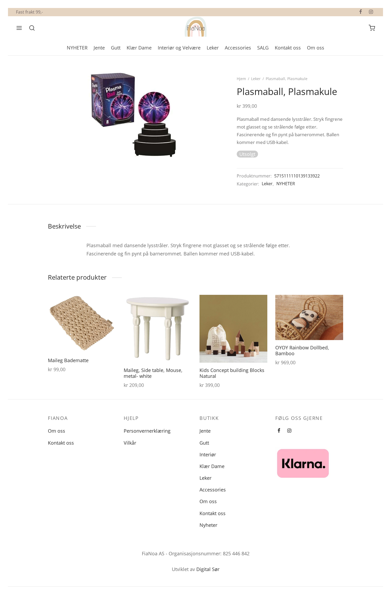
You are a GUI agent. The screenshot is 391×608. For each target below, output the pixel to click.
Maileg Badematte (68, 360)
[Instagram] (371, 12)
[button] (107, 302)
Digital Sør (207, 569)
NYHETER (77, 47)
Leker (213, 47)
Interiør (207, 454)
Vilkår (130, 443)
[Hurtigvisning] (107, 315)
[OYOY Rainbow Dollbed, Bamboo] (309, 317)
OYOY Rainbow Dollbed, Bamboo (302, 350)
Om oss (315, 47)
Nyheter (208, 525)
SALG (263, 47)
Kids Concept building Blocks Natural (231, 373)
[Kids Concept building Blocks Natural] (233, 329)
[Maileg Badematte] (82, 323)
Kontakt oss (288, 47)
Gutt (115, 47)
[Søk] (32, 28)
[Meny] (19, 28)
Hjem (241, 78)
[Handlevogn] (372, 28)
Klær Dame (139, 47)
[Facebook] (360, 12)
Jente (99, 47)
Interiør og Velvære (179, 47)
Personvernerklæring (147, 431)
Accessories (238, 47)
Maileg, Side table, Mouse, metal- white (153, 373)
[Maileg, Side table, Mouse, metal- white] (158, 329)
